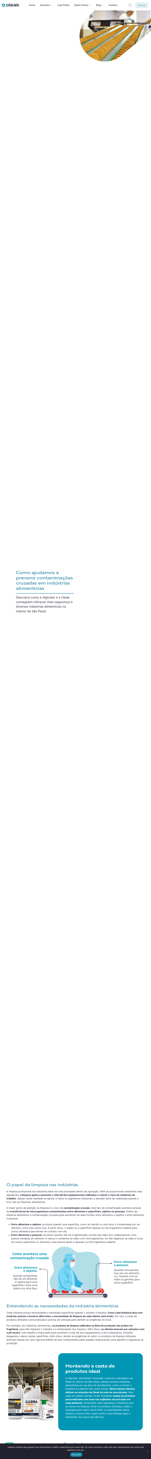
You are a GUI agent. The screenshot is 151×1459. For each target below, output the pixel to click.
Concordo (76, 1454)
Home (32, 5)
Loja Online (64, 5)
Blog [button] (98, 5)
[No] (147, 1451)
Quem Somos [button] (81, 5)
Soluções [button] (45, 5)
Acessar (142, 5)
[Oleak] (10, 5)
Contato (113, 5)
